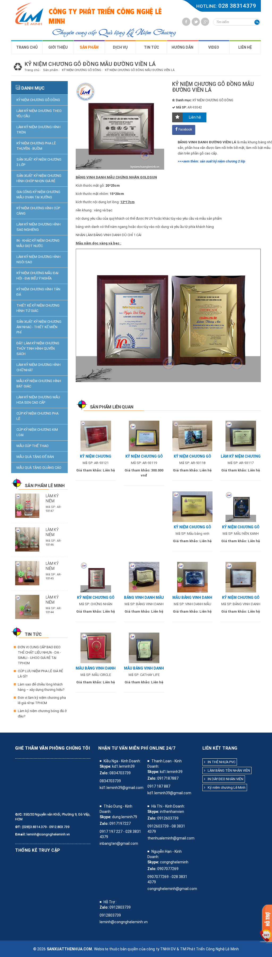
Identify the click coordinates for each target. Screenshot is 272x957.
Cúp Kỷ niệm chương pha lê (37, 416)
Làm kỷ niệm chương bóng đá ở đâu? (42, 713)
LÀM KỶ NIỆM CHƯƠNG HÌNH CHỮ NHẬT (38, 367)
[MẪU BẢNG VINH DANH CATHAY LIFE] (144, 648)
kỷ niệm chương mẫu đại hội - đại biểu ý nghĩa (37, 275)
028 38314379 (237, 6)
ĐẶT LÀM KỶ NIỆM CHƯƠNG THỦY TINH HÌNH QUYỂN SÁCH (37, 348)
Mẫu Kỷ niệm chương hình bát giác (38, 383)
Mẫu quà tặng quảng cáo (38, 468)
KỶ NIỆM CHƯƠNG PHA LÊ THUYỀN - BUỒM (36, 146)
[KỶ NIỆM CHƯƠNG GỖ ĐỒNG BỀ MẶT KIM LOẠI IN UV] (144, 436)
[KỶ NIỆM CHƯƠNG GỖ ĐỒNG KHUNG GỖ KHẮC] (192, 436)
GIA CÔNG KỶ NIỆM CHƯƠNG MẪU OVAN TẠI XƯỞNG (38, 194)
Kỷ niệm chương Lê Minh (225, 787)
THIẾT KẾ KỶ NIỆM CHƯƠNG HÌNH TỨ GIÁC (38, 308)
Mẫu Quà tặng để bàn (35, 457)
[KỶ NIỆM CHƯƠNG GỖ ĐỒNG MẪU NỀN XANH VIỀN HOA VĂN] (241, 506)
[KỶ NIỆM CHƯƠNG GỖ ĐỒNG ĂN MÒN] (192, 506)
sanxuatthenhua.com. (70, 949)
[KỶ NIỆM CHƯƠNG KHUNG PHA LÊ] (95, 436)
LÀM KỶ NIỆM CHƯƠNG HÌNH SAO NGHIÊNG (38, 227)
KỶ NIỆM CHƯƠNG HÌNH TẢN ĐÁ (38, 291)
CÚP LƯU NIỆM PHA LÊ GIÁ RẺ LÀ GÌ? (40, 673)
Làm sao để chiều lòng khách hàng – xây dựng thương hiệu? (41, 687)
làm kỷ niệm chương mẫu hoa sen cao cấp (38, 399)
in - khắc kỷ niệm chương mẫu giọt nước (38, 243)
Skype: (105, 766)
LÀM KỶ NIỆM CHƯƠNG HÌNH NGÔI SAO (38, 259)
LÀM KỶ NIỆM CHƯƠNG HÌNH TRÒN (38, 129)
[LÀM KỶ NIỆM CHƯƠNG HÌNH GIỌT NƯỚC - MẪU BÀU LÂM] (27, 607)
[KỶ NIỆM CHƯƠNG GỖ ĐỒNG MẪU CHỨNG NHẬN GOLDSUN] (95, 577)
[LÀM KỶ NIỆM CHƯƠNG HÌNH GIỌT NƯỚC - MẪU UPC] (27, 539)
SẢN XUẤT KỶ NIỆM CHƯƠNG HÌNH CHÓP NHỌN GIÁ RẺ (38, 178)
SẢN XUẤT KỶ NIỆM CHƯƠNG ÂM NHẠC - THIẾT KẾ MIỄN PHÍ (38, 327)
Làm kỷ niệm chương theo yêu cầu (39, 113)
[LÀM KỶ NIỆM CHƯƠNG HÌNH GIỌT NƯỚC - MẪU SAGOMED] (27, 505)
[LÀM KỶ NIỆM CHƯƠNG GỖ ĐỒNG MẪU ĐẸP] (241, 436)
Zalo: (104, 773)
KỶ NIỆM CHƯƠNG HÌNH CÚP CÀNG (38, 210)
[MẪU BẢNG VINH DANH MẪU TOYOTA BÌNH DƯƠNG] (192, 577)
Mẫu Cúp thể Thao (32, 446)
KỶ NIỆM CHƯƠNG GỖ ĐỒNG (38, 100)
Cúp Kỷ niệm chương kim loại (37, 432)
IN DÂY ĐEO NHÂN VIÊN (224, 779)
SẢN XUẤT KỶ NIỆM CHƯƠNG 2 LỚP (38, 162)
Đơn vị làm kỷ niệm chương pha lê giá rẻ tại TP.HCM (42, 700)
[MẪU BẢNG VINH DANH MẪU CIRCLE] (95, 648)
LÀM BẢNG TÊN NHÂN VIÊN (227, 770)
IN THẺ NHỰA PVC (220, 762)
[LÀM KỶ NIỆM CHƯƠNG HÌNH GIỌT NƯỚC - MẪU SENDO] (27, 573)
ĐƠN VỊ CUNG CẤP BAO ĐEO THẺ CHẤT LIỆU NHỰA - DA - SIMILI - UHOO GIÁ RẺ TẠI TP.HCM (39, 655)
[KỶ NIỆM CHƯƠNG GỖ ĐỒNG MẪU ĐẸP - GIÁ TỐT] (241, 577)
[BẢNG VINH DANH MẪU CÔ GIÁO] (144, 577)
